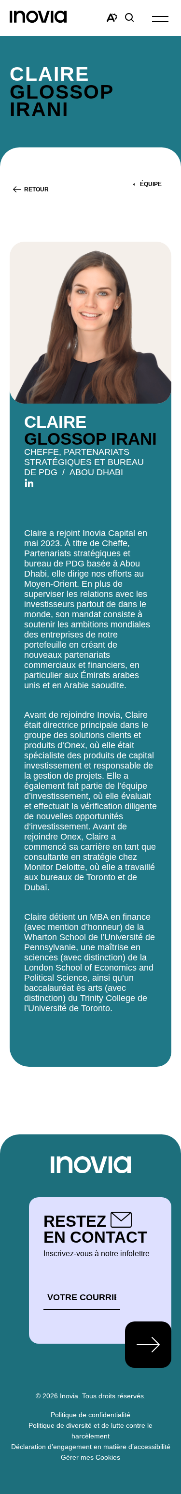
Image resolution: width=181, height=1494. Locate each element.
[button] (160, 18)
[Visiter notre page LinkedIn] (29, 483)
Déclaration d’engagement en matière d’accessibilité (90, 1446)
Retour (36, 189)
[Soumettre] (148, 1344)
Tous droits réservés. (114, 1396)
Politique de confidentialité (90, 1415)
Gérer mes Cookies (90, 1457)
